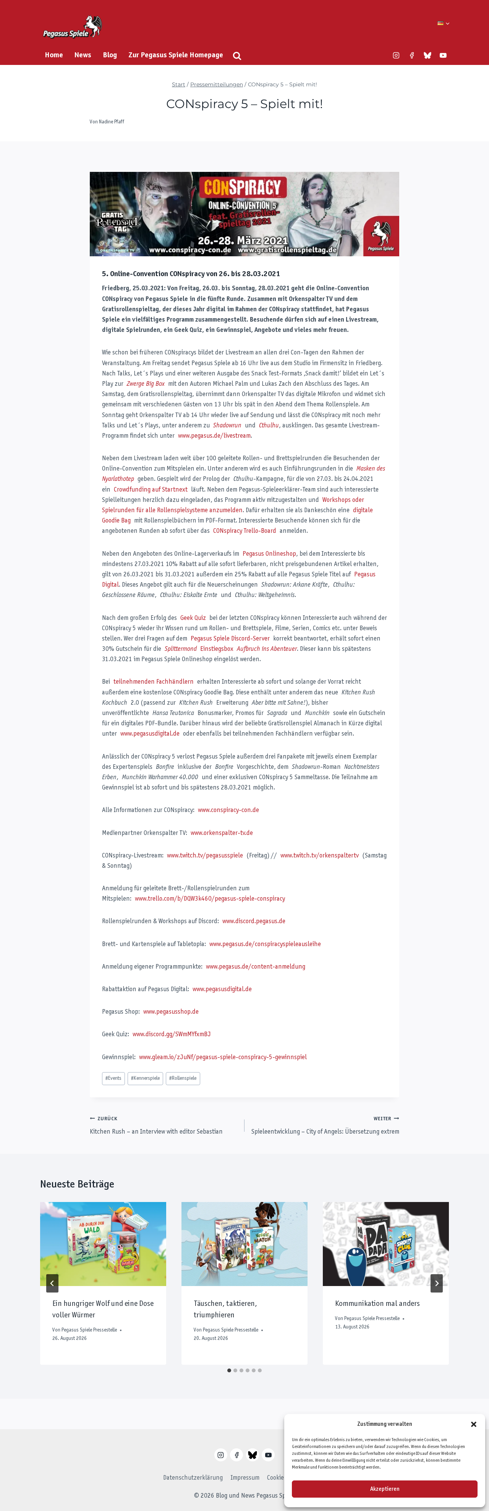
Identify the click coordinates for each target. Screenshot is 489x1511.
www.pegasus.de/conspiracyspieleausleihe (265, 945)
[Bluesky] (427, 55)
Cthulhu (269, 426)
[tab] (229, 1370)
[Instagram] (396, 55)
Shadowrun (227, 426)
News (82, 55)
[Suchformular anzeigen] (237, 56)
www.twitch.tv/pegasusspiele (205, 856)
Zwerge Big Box (146, 384)
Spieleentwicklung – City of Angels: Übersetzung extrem (325, 1126)
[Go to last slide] (52, 1283)
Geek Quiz (193, 618)
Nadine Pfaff (111, 122)
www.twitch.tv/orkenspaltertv (319, 856)
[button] (474, 1424)
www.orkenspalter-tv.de (222, 833)
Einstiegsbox (231, 649)
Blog (110, 55)
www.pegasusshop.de (171, 1012)
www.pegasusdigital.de (150, 734)
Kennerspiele (145, 1078)
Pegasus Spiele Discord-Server (230, 639)
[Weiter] (437, 1283)
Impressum (245, 1478)
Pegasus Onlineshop (269, 554)
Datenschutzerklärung (193, 1478)
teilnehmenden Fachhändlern (153, 682)
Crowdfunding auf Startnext (151, 490)
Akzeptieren (385, 1489)
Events (113, 1078)
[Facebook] (412, 55)
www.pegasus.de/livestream (214, 436)
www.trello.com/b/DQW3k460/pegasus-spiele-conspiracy (210, 899)
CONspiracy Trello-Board (244, 531)
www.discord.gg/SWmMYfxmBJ (172, 1035)
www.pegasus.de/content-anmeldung (255, 967)
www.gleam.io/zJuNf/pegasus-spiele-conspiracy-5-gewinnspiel (223, 1058)
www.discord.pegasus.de (253, 922)
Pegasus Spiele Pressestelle (89, 1330)
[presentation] (103, 1244)
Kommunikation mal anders (377, 1304)
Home (54, 55)
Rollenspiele (182, 1078)
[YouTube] (443, 55)
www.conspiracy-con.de (228, 810)
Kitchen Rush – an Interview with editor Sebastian (156, 1126)
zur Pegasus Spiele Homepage (175, 55)
